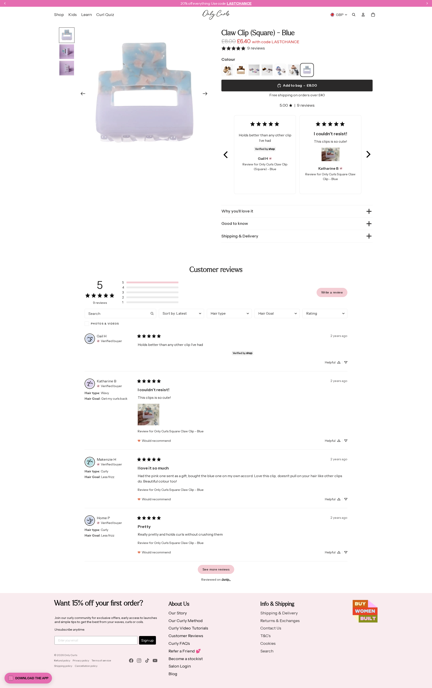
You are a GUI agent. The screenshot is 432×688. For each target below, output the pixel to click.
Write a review (332, 292)
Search (266, 651)
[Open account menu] (363, 15)
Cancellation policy (86, 666)
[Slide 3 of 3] (66, 68)
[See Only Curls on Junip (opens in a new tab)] (226, 579)
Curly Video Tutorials (188, 628)
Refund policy (62, 660)
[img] (270, 158)
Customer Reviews (186, 635)
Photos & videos (105, 323)
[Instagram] (139, 660)
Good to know (234, 223)
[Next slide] (206, 94)
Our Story (178, 613)
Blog (173, 673)
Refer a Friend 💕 (185, 651)
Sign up (147, 640)
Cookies (268, 643)
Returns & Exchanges (280, 620)
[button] (226, 155)
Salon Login (180, 666)
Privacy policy (81, 660)
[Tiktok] (147, 660)
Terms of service (101, 660)
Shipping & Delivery (239, 236)
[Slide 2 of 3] (66, 51)
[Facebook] (131, 660)
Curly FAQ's (179, 643)
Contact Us (270, 628)
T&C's (265, 635)
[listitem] (227, 70)
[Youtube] (155, 660)
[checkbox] (120, 323)
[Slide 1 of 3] (66, 35)
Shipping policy (63, 666)
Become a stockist (186, 658)
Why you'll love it (237, 211)
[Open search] (354, 15)
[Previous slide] (81, 94)
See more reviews (216, 569)
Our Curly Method (186, 620)
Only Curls (70, 655)
